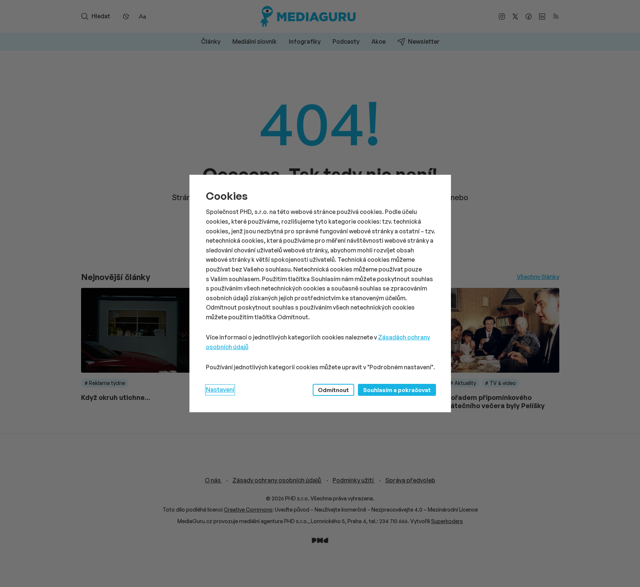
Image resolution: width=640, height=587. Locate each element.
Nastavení (220, 389)
